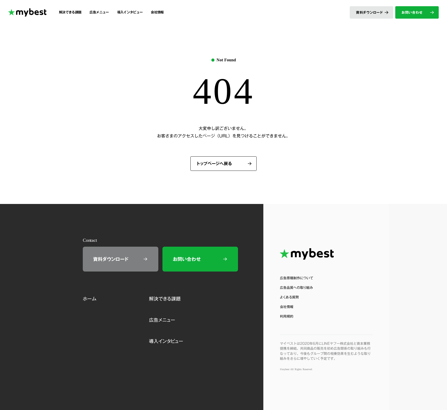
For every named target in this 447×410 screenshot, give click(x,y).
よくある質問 (289, 297)
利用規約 (286, 316)
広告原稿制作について (296, 278)
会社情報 (286, 307)
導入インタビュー (166, 341)
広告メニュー (162, 320)
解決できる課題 (165, 298)
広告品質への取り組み (296, 287)
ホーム (89, 298)
